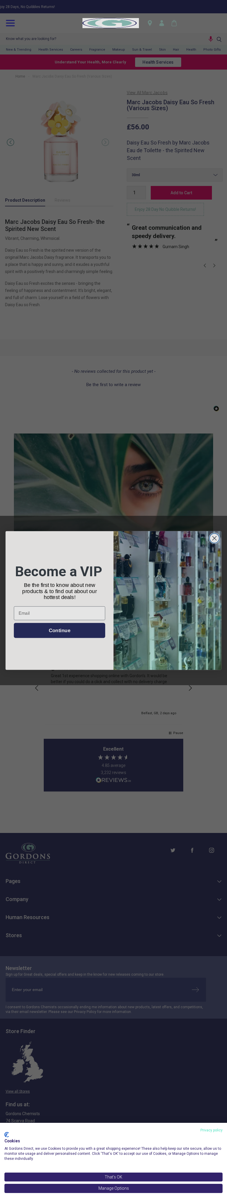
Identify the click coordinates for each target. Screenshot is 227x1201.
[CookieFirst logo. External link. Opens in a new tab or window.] (6, 1134)
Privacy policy (211, 1130)
